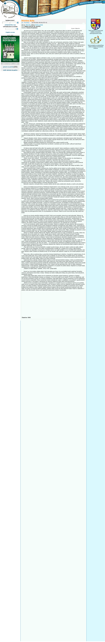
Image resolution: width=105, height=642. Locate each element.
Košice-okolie (39, 25)
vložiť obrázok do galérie (10, 70)
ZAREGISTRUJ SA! (10, 25)
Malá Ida (28, 25)
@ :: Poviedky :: (26, 22)
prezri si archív (8, 67)
